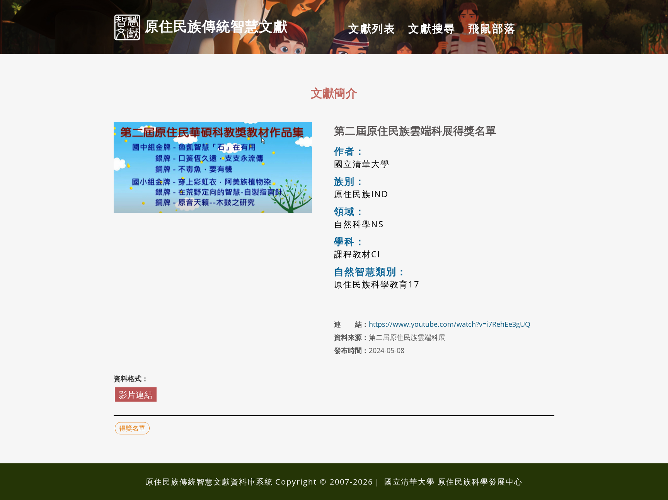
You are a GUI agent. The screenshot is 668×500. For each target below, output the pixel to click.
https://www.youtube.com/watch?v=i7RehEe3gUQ (449, 324)
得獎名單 (132, 428)
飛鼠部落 (492, 28)
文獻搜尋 (432, 28)
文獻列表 (372, 28)
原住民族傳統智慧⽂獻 (214, 25)
